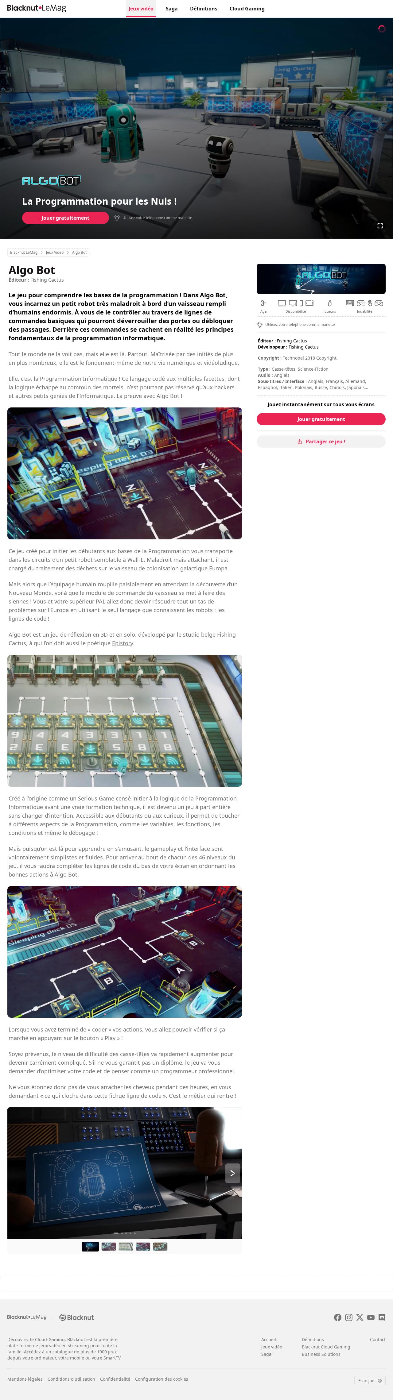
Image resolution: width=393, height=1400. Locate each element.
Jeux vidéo (141, 8)
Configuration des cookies (161, 1379)
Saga (172, 8)
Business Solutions (321, 1354)
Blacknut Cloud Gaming (326, 1347)
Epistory (122, 643)
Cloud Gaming (247, 8)
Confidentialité (115, 1379)
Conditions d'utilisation (71, 1379)
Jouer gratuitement (65, 217)
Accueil (268, 1339)
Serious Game (96, 798)
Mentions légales (25, 1379)
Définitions (203, 8)
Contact (378, 1339)
